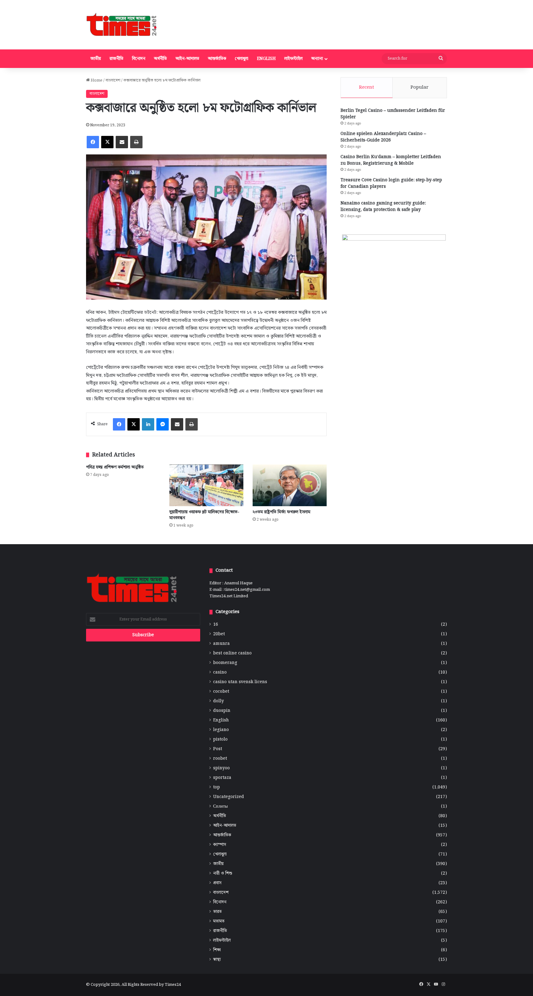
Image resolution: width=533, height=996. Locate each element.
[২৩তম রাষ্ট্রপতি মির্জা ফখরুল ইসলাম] (290, 485)
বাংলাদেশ (112, 80)
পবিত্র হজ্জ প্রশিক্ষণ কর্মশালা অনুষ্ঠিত (115, 467)
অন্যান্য (317, 58)
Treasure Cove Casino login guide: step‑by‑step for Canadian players (391, 183)
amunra (221, 644)
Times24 (173, 984)
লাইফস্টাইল (293, 58)
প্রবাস (217, 883)
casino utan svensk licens (240, 682)
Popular (419, 87)
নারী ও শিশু (222, 873)
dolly (218, 701)
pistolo (220, 739)
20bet (219, 634)
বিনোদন (138, 58)
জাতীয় (95, 58)
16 (215, 624)
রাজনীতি (116, 58)
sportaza (222, 778)
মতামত (219, 921)
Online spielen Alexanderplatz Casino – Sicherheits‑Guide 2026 (383, 137)
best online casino (232, 653)
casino (220, 672)
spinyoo (221, 768)
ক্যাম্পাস (219, 845)
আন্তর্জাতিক (217, 58)
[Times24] (122, 24)
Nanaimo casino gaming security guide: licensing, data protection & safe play (383, 206)
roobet (220, 758)
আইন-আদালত (187, 58)
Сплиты (220, 806)
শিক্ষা (217, 950)
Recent (366, 87)
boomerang (225, 663)
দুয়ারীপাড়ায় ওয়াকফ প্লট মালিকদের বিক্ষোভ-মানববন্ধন (204, 515)
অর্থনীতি (160, 58)
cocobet (221, 691)
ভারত (217, 912)
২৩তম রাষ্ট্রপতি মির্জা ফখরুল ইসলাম (281, 512)
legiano (221, 730)
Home (96, 80)
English (266, 58)
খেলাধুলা (241, 58)
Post (217, 749)
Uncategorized (228, 797)
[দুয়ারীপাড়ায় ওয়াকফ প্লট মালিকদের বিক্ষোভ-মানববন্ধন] (206, 485)
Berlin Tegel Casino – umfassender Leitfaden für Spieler (393, 113)
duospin (221, 711)
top (216, 787)
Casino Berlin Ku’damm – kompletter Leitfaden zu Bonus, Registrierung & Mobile (391, 160)
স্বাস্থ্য (217, 959)
